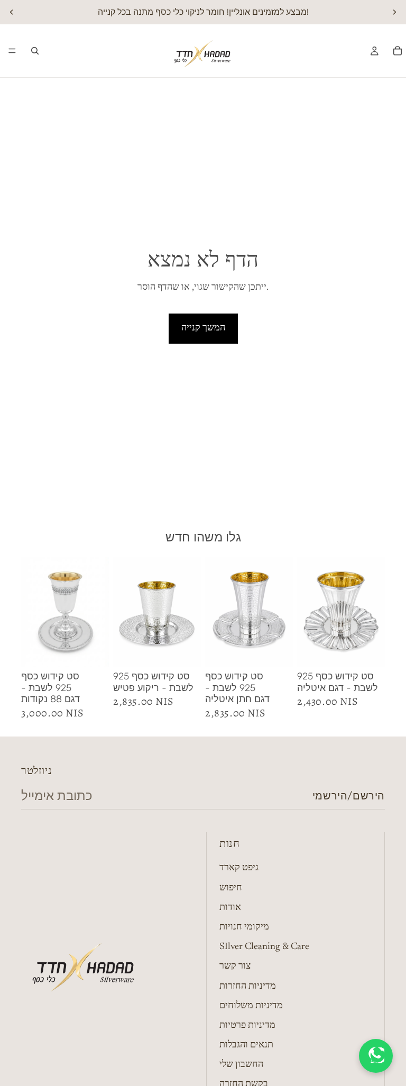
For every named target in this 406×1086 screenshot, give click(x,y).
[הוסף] (92, 650)
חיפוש (230, 888)
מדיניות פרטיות (247, 1025)
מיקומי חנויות (244, 927)
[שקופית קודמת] (11, 12)
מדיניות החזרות (247, 986)
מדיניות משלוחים (251, 1006)
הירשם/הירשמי (348, 795)
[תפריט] (12, 51)
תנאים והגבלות (246, 1045)
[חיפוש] (35, 50)
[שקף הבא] (394, 12)
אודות (230, 908)
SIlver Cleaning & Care (264, 947)
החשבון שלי (241, 1065)
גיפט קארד (239, 868)
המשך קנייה (203, 328)
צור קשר (235, 966)
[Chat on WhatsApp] (376, 1056)
